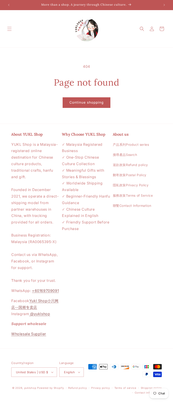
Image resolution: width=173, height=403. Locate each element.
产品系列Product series (131, 144)
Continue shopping (86, 102)
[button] (9, 29)
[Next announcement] (164, 5)
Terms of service (125, 387)
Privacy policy (100, 387)
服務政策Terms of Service (133, 195)
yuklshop (30, 387)
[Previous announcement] (9, 5)
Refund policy (77, 387)
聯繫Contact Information (132, 205)
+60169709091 (45, 290)
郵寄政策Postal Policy (129, 175)
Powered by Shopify (50, 387)
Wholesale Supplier (28, 334)
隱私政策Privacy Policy (131, 185)
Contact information (148, 392)
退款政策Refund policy (130, 165)
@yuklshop (39, 314)
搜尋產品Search (125, 155)
